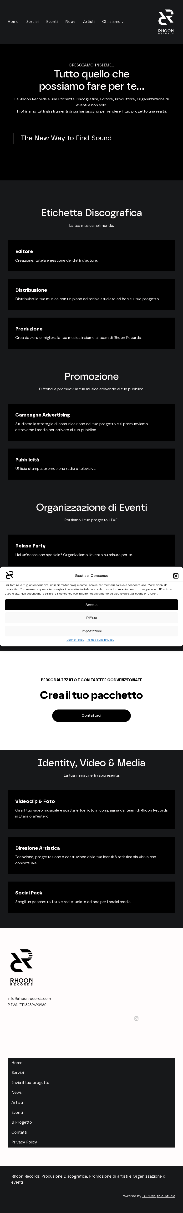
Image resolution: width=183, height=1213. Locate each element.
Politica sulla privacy (100, 640)
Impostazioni (92, 631)
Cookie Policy (75, 640)
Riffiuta (91, 618)
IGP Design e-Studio (158, 1196)
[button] (175, 576)
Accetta (91, 605)
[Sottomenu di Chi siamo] (123, 22)
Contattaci (91, 715)
